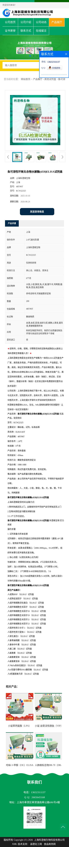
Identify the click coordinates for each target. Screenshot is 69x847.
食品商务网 (50, 844)
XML (14, 844)
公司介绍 (25, 22)
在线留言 (41, 30)
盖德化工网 (36, 844)
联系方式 (25, 30)
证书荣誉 (10, 30)
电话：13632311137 (34, 792)
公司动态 (41, 22)
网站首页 (25, 79)
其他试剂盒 (50, 79)
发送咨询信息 (37, 211)
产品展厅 (56, 22)
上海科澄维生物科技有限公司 (49, 840)
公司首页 (10, 22)
